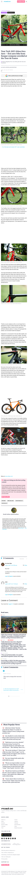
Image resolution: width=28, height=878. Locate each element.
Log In (6, 576)
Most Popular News (11, 725)
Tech (2, 827)
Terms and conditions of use (18, 874)
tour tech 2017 (4, 503)
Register (11, 576)
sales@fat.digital (16, 854)
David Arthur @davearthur (11, 514)
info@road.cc (12, 850)
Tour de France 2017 (19, 500)
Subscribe (21, 1)
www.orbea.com (9, 476)
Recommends (17, 824)
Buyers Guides (4, 824)
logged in (10, 604)
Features (3, 826)
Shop (15, 826)
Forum (15, 819)
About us (3, 819)
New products (11, 12)
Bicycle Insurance (18, 827)
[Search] (26, 1)
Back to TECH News (6, 10)
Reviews (3, 823)
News (2, 821)
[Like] (23, 565)
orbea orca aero (10, 500)
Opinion (16, 821)
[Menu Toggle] (1, 1)
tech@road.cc (11, 852)
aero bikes (3, 500)
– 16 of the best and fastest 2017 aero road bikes (13, 147)
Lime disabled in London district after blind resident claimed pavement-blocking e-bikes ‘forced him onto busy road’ (13, 737)
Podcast (16, 823)
